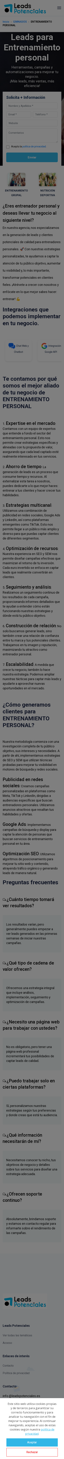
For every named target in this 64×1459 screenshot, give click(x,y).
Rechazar (32, 1452)
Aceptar (32, 1442)
